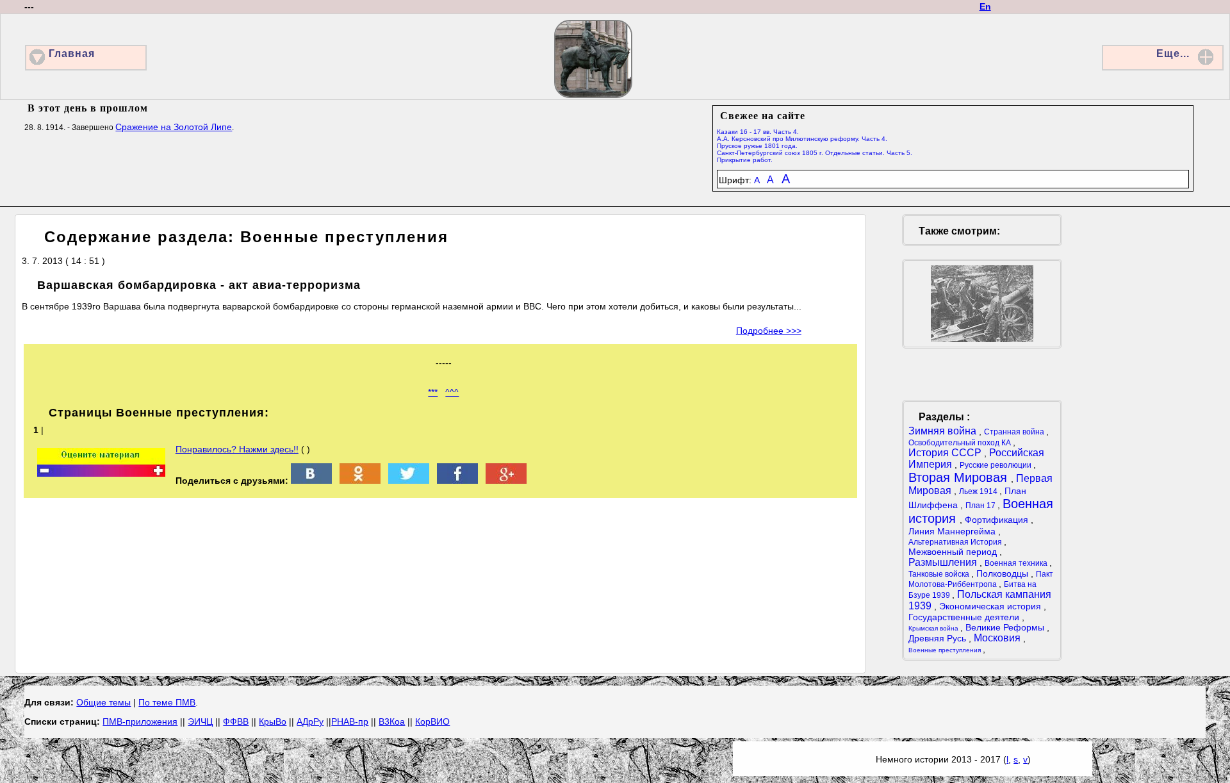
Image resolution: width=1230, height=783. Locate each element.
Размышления (944, 562)
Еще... (1173, 53)
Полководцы (1003, 573)
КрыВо (272, 721)
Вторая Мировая (959, 477)
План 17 (981, 505)
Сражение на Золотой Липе (173, 127)
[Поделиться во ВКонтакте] (311, 480)
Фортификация (998, 520)
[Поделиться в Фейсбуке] (457, 480)
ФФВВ (236, 721)
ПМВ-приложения (139, 721)
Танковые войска (939, 574)
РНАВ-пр (349, 721)
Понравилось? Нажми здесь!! (237, 449)
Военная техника (1017, 563)
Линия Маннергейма (953, 531)
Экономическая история (991, 606)
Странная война (1015, 431)
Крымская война (934, 628)
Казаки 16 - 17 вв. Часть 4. (758, 131)
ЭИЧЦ (200, 721)
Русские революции (996, 465)
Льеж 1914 (979, 491)
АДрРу (310, 721)
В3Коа (392, 721)
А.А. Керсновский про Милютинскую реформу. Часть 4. (802, 138)
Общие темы (103, 702)
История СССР (946, 452)
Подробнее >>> (768, 331)
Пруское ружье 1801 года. (757, 145)
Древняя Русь (938, 638)
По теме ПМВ (166, 702)
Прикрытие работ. (745, 159)
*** (433, 392)
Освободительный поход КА (960, 442)
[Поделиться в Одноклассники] (360, 480)
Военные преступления (945, 650)
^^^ (452, 392)
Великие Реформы (1006, 627)
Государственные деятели (965, 617)
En (985, 6)
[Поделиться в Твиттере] (408, 480)
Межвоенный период (953, 552)
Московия (998, 637)
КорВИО (432, 721)
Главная (72, 53)
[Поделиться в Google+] (506, 480)
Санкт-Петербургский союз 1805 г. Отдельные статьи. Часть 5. (814, 152)
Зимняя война (943, 430)
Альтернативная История (956, 542)
